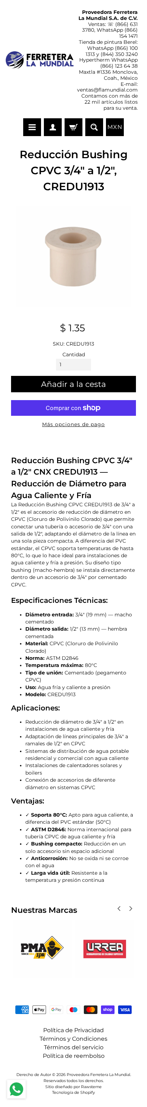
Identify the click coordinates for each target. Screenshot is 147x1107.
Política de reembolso (74, 1055)
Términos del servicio (73, 1047)
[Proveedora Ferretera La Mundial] (40, 60)
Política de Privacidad (73, 1030)
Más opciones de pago (73, 424)
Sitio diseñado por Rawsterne (73, 1086)
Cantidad (73, 354)
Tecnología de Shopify (73, 1092)
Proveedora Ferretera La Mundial (98, 1074)
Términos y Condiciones (73, 1038)
